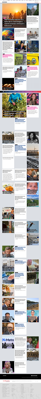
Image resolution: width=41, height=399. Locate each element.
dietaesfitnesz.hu (23, 391)
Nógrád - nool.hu (4, 394)
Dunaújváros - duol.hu (5, 389)
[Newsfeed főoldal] (4, 375)
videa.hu (31, 391)
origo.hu (13, 391)
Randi (27, 0)
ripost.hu (31, 384)
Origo (3, 0)
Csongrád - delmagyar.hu (5, 388)
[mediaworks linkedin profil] (37, 381)
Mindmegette (8, 0)
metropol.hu (31, 385)
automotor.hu (22, 386)
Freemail (17, 0)
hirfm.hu (31, 396)
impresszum (34, 377)
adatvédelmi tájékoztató (24, 377)
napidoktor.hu (22, 389)
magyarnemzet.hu (14, 389)
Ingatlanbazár (30, 0)
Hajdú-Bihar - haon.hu (5, 391)
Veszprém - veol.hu (14, 385)
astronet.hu (22, 385)
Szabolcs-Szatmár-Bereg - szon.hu (6, 396)
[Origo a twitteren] (32, 375)
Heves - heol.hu (4, 392)
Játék (33, 0)
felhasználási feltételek (28, 377)
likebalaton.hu (22, 388)
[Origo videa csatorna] (35, 375)
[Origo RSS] (36, 375)
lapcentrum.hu (31, 392)
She (24, 0)
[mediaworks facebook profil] (35, 381)
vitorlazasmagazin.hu (23, 392)
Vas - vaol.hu (13, 384)
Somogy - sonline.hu (5, 395)
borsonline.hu (22, 397)
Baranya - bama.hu (4, 386)
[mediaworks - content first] (6, 381)
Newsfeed (14, 0)
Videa (11, 0)
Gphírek (22, 0)
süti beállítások (32, 377)
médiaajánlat (37, 377)
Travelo (19, 0)
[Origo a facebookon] (31, 375)
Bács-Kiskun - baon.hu (5, 385)
